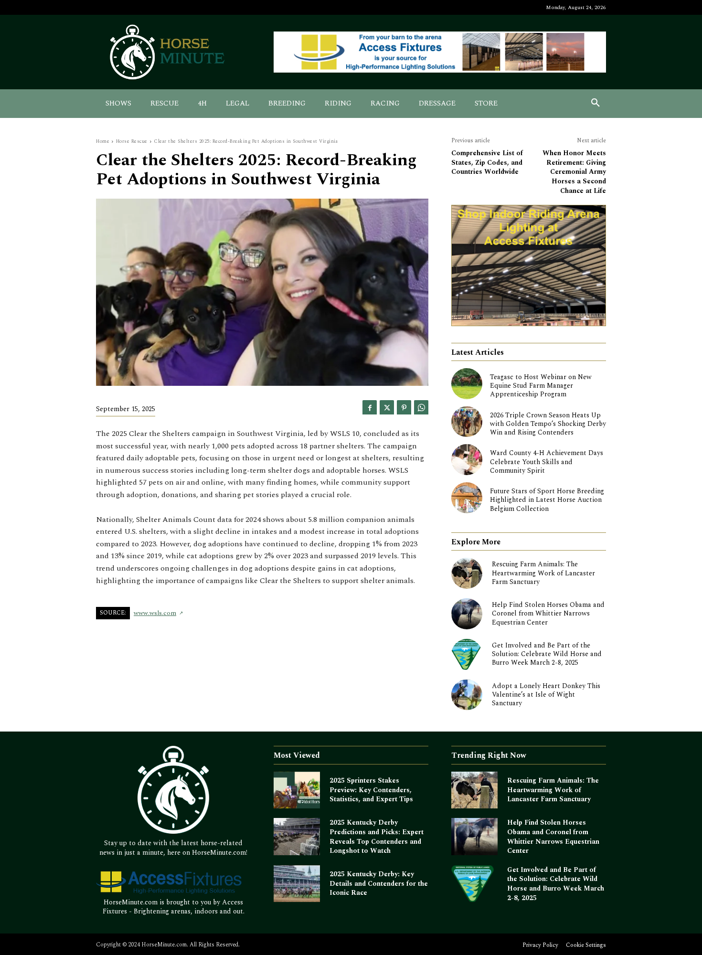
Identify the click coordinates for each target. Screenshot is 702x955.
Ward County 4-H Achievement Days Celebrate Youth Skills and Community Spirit (546, 461)
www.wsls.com (155, 613)
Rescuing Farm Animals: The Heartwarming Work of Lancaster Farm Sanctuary (543, 572)
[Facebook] (369, 407)
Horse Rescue (132, 141)
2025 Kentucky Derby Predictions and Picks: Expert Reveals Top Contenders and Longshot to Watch (377, 836)
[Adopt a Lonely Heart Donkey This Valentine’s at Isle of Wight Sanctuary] (466, 695)
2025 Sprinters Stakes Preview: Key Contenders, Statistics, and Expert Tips (371, 789)
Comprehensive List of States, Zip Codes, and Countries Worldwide (487, 162)
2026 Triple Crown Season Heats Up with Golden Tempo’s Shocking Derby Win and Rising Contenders (548, 423)
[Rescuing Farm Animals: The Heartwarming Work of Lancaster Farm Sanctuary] (466, 573)
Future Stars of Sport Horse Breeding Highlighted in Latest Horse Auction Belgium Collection (547, 499)
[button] (595, 103)
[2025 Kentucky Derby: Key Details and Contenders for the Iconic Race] (297, 883)
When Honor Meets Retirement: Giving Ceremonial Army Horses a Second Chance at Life (574, 171)
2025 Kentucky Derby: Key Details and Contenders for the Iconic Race (379, 883)
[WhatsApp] (421, 407)
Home (102, 141)
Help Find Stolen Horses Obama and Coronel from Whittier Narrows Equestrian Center (548, 613)
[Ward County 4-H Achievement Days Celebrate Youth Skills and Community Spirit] (466, 459)
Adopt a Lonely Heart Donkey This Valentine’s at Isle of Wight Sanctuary (546, 694)
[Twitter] (387, 407)
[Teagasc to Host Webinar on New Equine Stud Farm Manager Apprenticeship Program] (466, 383)
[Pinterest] (404, 407)
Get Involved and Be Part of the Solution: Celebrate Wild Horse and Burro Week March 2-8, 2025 (547, 654)
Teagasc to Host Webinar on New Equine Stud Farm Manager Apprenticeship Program (541, 385)
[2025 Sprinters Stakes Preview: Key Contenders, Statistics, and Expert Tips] (297, 790)
